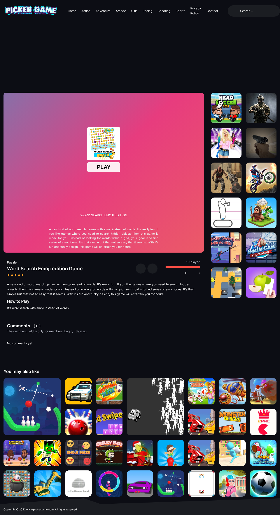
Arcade (121, 11)
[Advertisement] (140, 54)
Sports (180, 11)
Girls (134, 11)
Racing (147, 11)
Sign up (81, 331)
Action (85, 11)
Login (68, 331)
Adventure (103, 11)
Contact (212, 11)
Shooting (164, 11)
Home (72, 11)
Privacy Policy (195, 10)
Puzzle (12, 262)
